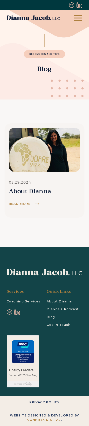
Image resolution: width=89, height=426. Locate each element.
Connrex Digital (44, 420)
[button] (78, 18)
